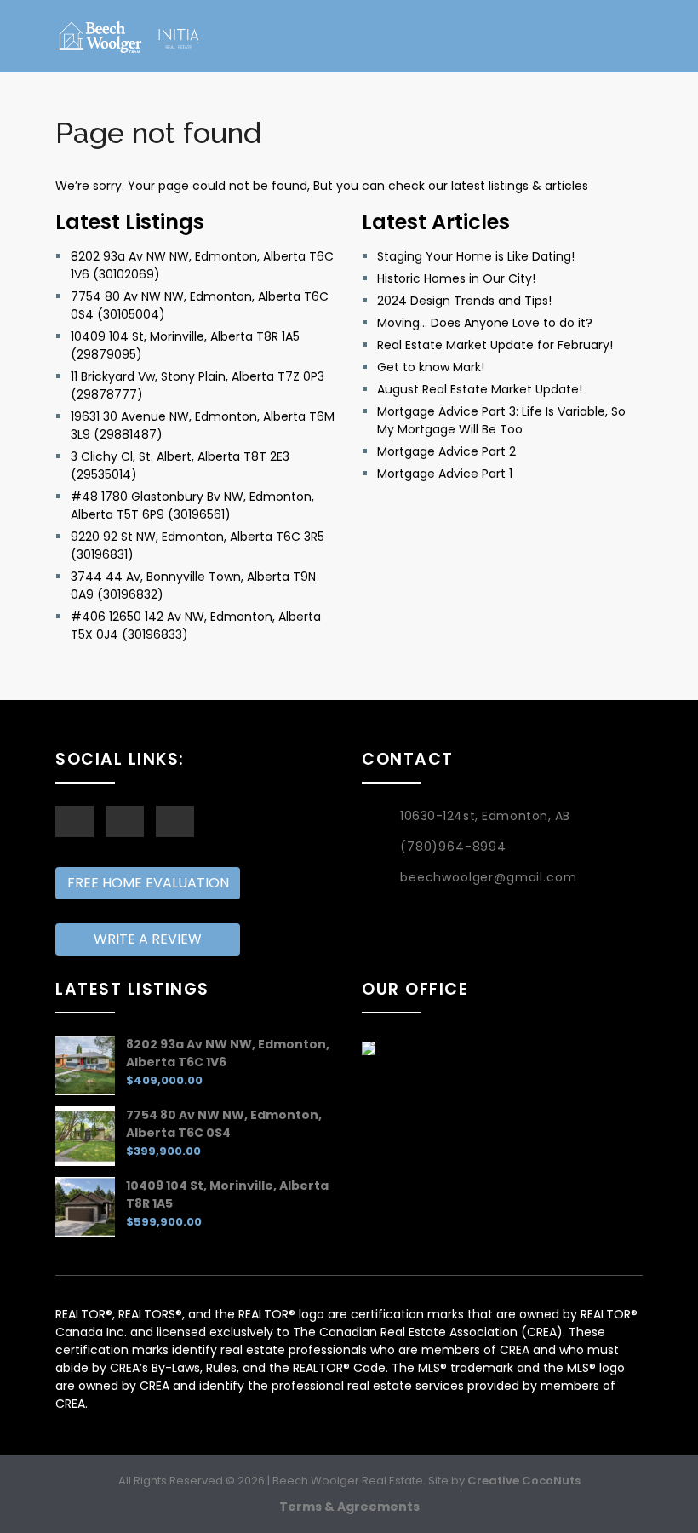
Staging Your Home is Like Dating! (476, 256)
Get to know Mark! (430, 367)
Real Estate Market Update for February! (495, 344)
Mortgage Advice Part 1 (444, 473)
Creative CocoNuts (524, 1481)
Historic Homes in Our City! (456, 278)
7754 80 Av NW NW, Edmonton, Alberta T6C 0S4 (224, 1123)
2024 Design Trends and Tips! (464, 300)
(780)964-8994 (453, 846)
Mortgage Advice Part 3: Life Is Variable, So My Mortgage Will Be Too (501, 420)
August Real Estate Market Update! (479, 389)
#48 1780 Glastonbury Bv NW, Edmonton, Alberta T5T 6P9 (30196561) (192, 505)
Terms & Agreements (349, 1506)
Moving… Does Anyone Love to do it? (484, 322)
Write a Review (148, 939)
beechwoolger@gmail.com (488, 877)
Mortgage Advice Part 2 (446, 451)
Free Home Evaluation (148, 883)
